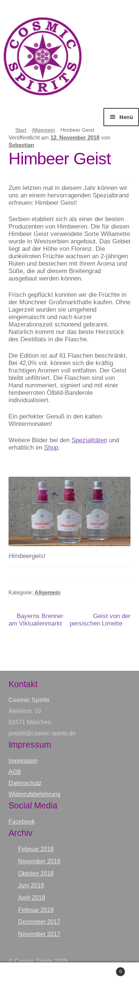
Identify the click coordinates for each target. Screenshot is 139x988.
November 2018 (39, 861)
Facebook (22, 821)
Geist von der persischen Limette (100, 620)
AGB (15, 772)
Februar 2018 (36, 910)
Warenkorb (107, 968)
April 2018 (31, 898)
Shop (51, 447)
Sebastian (21, 145)
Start (20, 130)
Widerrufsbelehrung (34, 794)
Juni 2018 (31, 885)
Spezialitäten (89, 440)
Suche (69, 975)
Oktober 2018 (36, 873)
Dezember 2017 (39, 922)
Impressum (23, 761)
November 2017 (39, 934)
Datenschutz (25, 783)
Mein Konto (23, 975)
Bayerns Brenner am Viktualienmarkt (36, 620)
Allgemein (43, 130)
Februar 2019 (36, 849)
